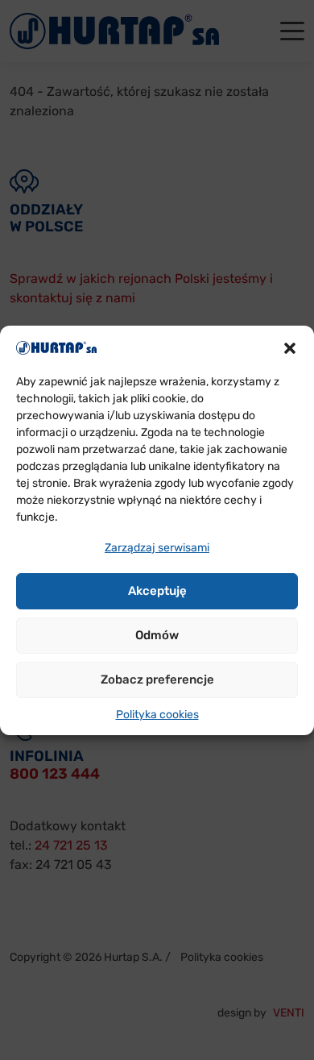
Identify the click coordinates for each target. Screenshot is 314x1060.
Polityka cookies (157, 714)
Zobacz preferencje (157, 679)
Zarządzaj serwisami (157, 548)
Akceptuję (157, 591)
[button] (290, 347)
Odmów (157, 635)
